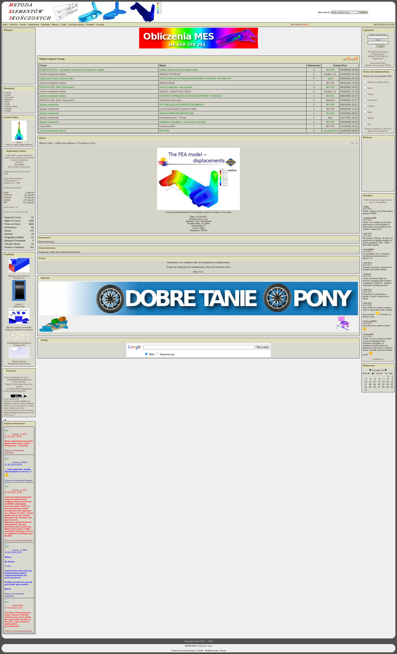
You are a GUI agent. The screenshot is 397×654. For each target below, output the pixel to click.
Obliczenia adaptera (65, 143)
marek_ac (17, 434)
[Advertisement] (19, 58)
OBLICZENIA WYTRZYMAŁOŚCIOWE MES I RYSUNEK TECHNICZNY (195, 78)
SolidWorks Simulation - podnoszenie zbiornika (182, 122)
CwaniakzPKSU (330, 130)
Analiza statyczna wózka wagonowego (178, 70)
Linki (63, 24)
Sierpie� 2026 (378, 370)
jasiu (330, 117)
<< (352, 143)
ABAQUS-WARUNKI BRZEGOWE (176, 113)
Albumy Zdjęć (46, 143)
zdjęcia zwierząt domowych (15, 412)
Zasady (100, 24)
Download (34, 24)
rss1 (345, 59)
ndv (5, 202)
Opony (8, 384)
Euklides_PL (330, 74)
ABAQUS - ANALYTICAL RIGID (175, 91)
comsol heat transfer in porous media (177, 109)
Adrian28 (330, 100)
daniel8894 (369, 249)
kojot (6, 192)
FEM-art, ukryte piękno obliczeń (19, 144)
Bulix (366, 207)
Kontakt (90, 24)
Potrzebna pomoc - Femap (172, 117)
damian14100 (370, 218)
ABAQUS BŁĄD (167, 83)
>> (356, 143)
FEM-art (8, 195)
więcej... (300, 24)
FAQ (7, 102)
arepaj (7, 200)
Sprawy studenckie (49, 104)
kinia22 (367, 274)
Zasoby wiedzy (76, 24)
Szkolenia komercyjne (170, 100)
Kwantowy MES (167, 126)
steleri (15, 605)
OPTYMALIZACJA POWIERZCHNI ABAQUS (181, 104)
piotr (206, 219)
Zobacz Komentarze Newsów (18, 480)
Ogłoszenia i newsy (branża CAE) (56, 78)
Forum (23, 24)
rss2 (353, 59)
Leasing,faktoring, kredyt (17, 379)
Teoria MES (45, 126)
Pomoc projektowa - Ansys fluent (175, 87)
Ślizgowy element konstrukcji (19, 330)
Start (5, 24)
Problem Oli (19, 278)
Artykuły (45, 24)
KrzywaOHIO (370, 321)
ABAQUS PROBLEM (169, 74)
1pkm (330, 78)
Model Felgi (19, 306)
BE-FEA (330, 70)
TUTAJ (8, 566)
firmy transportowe (24, 389)
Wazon (19, 142)
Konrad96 (368, 334)
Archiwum (378, 359)
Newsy (55, 24)
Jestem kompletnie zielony (52, 74)
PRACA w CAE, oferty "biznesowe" (56, 87)
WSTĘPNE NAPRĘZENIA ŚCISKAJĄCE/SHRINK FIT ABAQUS (190, 96)
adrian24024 (19, 164)
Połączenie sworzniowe (19, 364)
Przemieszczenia (86, 143)
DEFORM (164, 130)
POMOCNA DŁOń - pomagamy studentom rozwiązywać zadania (71, 70)
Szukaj (8, 111)
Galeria (13, 24)
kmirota (7, 197)
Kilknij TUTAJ (374, 56)
